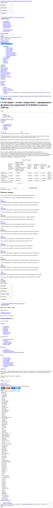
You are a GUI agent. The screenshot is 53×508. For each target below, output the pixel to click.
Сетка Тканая (6, 360)
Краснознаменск (6, 436)
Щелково (4, 492)
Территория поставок (8, 339)
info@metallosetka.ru (8, 29)
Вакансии (5, 331)
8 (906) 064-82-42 (5, 42)
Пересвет (4, 463)
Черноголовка (5, 488)
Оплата (5, 127)
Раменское (4, 470)
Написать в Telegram (6, 43)
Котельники (5, 432)
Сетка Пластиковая (7, 364)
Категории (6, 46)
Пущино (4, 468)
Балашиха (4, 395)
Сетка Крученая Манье (8, 365)
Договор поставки (7, 343)
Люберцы (4, 448)
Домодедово (5, 411)
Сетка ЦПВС (6, 361)
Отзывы (5, 129)
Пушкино (4, 467)
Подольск (4, 464)
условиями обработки (27, 504)
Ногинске (4, 454)
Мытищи (4, 452)
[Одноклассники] (5, 99)
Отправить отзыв (33, 188)
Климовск (4, 427)
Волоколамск (5, 400)
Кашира (4, 425)
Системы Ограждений (8, 362)
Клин (3, 428)
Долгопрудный (5, 410)
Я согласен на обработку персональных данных (13, 17)
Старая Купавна (6, 477)
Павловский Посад (6, 461)
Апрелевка (4, 393)
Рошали (4, 472)
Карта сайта (6, 334)
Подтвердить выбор (5, 500)
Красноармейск (5, 434)
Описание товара (7, 124)
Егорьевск (4, 416)
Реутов (3, 471)
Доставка (5, 128)
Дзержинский (5, 407)
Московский (5, 450)
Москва (4, 392)
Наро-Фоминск (5, 453)
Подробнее (3, 201)
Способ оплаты (7, 341)
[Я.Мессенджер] (1, 99)
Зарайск (4, 420)
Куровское (4, 439)
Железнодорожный (6, 417)
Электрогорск (5, 495)
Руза (3, 474)
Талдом (4, 481)
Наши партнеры (7, 332)
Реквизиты (5, 330)
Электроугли (5, 497)
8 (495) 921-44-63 (5, 41)
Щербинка (4, 493)
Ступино (4, 478)
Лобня (3, 442)
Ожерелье (4, 457)
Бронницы (4, 396)
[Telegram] (7, 99)
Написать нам (6, 31)
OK (1, 506)
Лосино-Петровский (7, 443)
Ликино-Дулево (5, 441)
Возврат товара (6, 344)
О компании (6, 326)
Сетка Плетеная (7, 359)
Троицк (4, 482)
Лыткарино (4, 446)
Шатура (4, 490)
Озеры (3, 459)
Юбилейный (5, 499)
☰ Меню (3, 65)
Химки (3, 485)
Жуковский (4, 418)
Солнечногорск (5, 475)
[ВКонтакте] (3, 99)
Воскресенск (5, 402)
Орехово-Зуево (5, 460)
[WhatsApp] (11, 99)
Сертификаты (6, 349)
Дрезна (3, 413)
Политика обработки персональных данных (13, 352)
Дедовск (4, 406)
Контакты (5, 329)
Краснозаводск (5, 435)
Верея (3, 398)
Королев (4, 431)
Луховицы (4, 445)
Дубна (3, 414)
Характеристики (7, 125)
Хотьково (4, 486)
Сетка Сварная (6, 357)
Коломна (4, 429)
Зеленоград (4, 423)
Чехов (3, 489)
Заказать (3, 119)
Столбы (2, 122)
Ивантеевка (5, 424)
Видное (4, 399)
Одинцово (4, 456)
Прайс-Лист (6, 327)
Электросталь (5, 496)
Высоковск (4, 403)
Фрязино (4, 484)
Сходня (3, 479)
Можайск (4, 449)
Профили (5, 366)
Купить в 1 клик (9, 119)
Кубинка (4, 438)
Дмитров (4, 409)
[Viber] (9, 99)
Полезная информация (8, 351)
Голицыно (4, 405)
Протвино (4, 466)
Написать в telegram (5, 384)
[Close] (2, 391)
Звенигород (5, 421)
